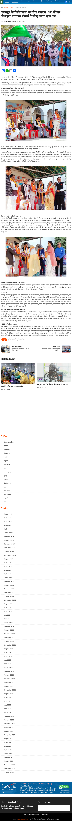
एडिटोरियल (7, 464)
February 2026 (9, 536)
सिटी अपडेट (7, 491)
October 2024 (9, 596)
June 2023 (8, 656)
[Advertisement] (36, 420)
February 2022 (9, 716)
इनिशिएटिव (7, 449)
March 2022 (8, 712)
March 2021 (8, 754)
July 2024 (7, 608)
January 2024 (9, 630)
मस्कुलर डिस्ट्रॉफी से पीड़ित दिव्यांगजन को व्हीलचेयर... (53, 384)
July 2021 (7, 742)
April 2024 (7, 619)
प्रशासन (6, 479)
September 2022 (10, 690)
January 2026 (9, 540)
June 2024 (8, 611)
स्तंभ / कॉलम (7, 494)
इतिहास (6, 446)
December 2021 (9, 724)
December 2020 (9, 765)
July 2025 (7, 563)
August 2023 (8, 649)
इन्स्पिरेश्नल (6, 381)
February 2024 (9, 626)
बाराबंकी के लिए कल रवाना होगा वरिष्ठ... (13, 386)
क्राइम (5, 476)
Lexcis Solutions (23, 819)
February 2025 (9, 581)
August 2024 (8, 604)
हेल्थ (12, 7)
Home (6, 7)
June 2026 (8, 521)
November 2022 (9, 682)
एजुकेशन (6, 461)
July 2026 (7, 518)
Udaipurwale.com (10, 21)
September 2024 (10, 600)
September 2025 (10, 555)
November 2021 (9, 727)
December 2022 (9, 679)
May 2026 (7, 525)
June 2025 (8, 566)
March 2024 (8, 622)
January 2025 (9, 585)
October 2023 (9, 641)
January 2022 (9, 720)
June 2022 (8, 701)
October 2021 (9, 731)
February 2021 (9, 757)
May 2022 (7, 705)
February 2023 (9, 671)
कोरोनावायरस (7, 472)
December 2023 (9, 634)
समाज (5, 487)
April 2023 (7, 664)
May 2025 (7, 570)
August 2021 (8, 739)
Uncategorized (9, 442)
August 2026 (8, 514)
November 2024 (9, 593)
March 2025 (8, 578)
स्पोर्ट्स (6, 498)
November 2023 (9, 637)
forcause (12, 340)
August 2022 (8, 694)
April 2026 (7, 529)
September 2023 (10, 645)
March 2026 (8, 533)
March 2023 (8, 667)
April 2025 (7, 574)
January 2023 (9, 675)
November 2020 (9, 769)
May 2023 (7, 660)
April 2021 (7, 750)
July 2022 (7, 697)
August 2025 (8, 559)
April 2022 (7, 709)
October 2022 (9, 686)
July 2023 (7, 652)
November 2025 (9, 548)
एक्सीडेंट (6, 457)
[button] (69, 2)
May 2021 (7, 746)
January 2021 (9, 761)
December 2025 (9, 544)
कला (5, 468)
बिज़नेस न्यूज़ (7, 483)
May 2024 (7, 615)
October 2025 (9, 551)
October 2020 (9, 772)
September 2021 (10, 735)
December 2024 (9, 589)
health (20, 340)
